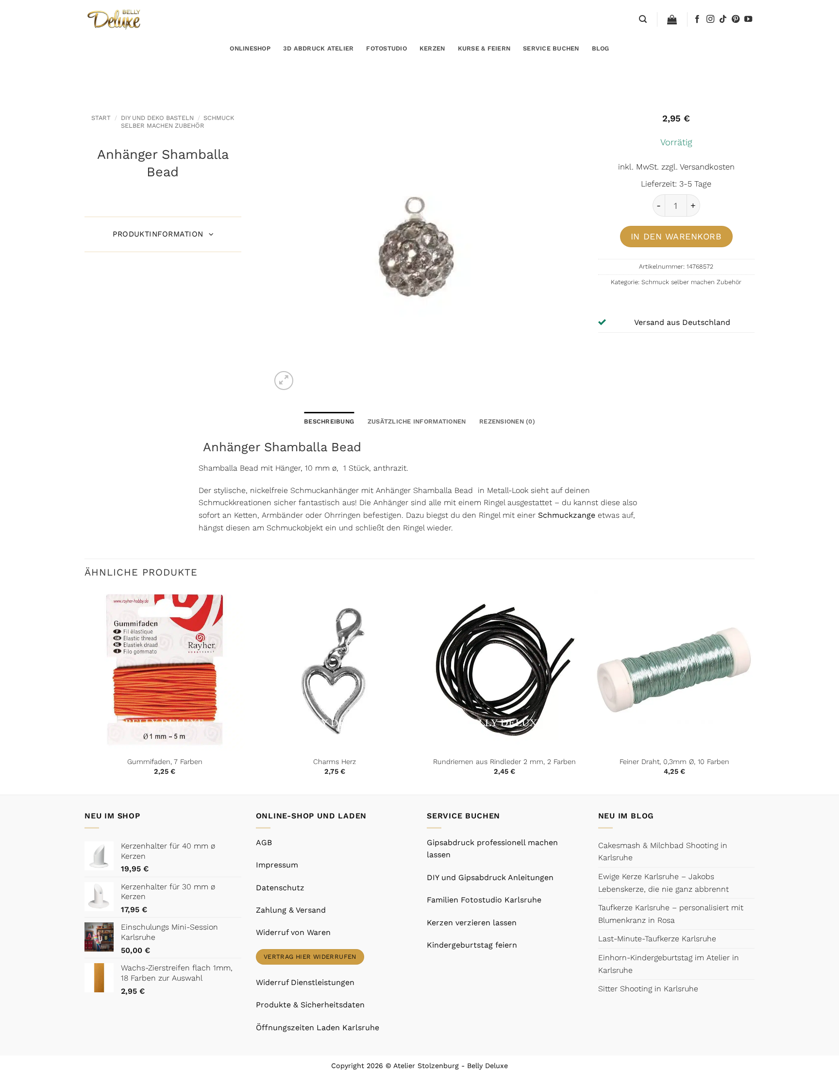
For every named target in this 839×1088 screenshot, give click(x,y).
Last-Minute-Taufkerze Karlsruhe (657, 938)
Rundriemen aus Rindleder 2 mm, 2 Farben (504, 761)
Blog (600, 48)
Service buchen (551, 48)
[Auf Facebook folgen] (697, 19)
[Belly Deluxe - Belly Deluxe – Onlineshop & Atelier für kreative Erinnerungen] (114, 19)
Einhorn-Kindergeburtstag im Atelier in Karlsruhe (668, 964)
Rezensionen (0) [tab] (507, 421)
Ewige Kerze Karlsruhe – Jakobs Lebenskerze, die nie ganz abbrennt (663, 883)
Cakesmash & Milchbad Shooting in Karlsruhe (662, 852)
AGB (264, 842)
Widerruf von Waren (293, 932)
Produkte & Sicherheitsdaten (310, 1004)
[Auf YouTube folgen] (748, 19)
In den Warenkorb (676, 236)
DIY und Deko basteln (157, 117)
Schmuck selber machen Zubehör (177, 121)
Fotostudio (386, 48)
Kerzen (432, 48)
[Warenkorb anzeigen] (672, 19)
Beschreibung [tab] (329, 421)
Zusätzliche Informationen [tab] (417, 421)
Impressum (277, 864)
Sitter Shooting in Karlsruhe (648, 988)
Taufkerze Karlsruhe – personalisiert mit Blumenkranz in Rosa (670, 914)
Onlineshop (250, 48)
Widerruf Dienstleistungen (305, 982)
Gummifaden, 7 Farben (164, 761)
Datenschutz (280, 887)
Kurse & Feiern (484, 48)
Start (101, 117)
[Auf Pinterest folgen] (735, 19)
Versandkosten (707, 166)
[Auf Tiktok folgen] (723, 19)
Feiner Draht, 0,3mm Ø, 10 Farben (674, 761)
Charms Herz (334, 761)
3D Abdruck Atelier (318, 48)
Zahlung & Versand (291, 910)
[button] (643, 19)
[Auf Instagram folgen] (710, 19)
